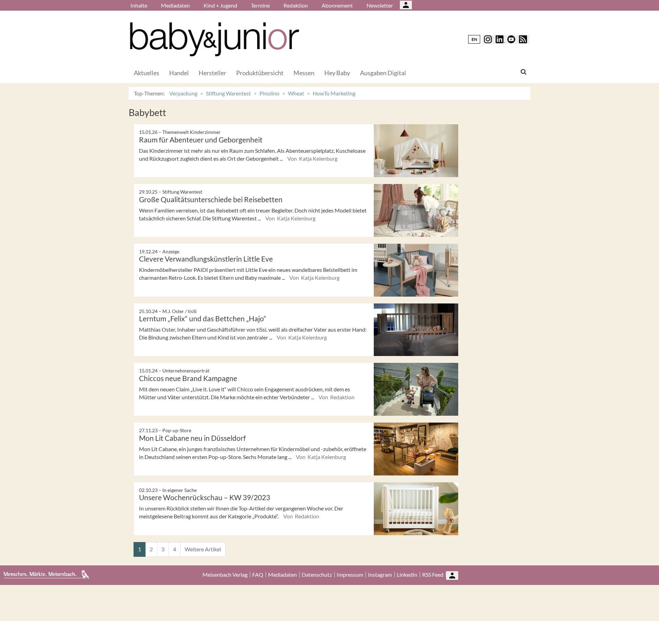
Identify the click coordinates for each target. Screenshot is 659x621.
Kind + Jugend (220, 5)
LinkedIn (407, 574)
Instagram (380, 574)
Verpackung (183, 93)
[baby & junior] (214, 39)
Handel (179, 73)
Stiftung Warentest (228, 93)
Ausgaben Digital (383, 73)
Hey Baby (337, 73)
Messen (303, 73)
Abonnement (337, 5)
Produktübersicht (260, 73)
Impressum (350, 574)
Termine (260, 5)
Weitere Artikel (203, 549)
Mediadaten (175, 5)
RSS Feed (432, 574)
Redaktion (296, 5)
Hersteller (212, 73)
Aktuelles (146, 73)
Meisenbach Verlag (225, 574)
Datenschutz (317, 574)
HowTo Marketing (334, 93)
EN (474, 39)
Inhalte (138, 5)
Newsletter (380, 5)
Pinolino (269, 93)
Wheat (296, 93)
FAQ (257, 574)
